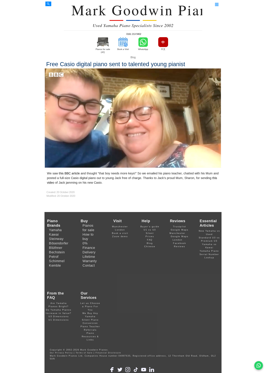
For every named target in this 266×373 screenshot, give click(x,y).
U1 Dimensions (58, 320)
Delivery (89, 252)
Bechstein (57, 252)
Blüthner (55, 248)
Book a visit (120, 233)
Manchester (120, 226)
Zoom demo (120, 236)
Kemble (55, 265)
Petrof (53, 257)
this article (69, 173)
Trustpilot (179, 226)
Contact (89, 265)
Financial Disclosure (108, 353)
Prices (149, 236)
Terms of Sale (84, 353)
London (120, 230)
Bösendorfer (58, 243)
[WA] (258, 365)
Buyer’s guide (149, 226)
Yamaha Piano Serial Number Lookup (209, 254)
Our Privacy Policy (61, 353)
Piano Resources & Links (90, 336)
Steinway (56, 239)
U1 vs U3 (150, 230)
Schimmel (57, 261)
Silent (150, 233)
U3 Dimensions (58, 316)
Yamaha (55, 230)
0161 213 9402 (133, 34)
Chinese (149, 246)
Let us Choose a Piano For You (90, 306)
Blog (133, 57)
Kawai (54, 234)
